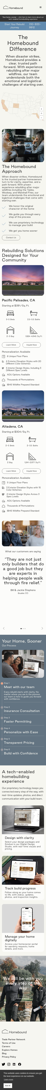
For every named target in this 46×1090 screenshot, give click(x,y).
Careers (6, 1046)
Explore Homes (9, 1050)
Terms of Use (8, 1043)
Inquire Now (31, 345)
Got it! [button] (7, 1086)
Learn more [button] (8, 1079)
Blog (4, 1053)
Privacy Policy (9, 1057)
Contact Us (11, 237)
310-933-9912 (35, 26)
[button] (40, 7)
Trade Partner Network (13, 1039)
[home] (12, 7)
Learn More (11, 345)
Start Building (23, 999)
